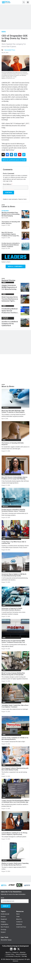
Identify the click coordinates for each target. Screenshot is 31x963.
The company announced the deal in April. (13, 741)
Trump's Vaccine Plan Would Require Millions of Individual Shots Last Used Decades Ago (15, 801)
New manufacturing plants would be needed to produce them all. (15, 805)
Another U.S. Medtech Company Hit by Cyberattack (10, 323)
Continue (8, 192)
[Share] (7, 154)
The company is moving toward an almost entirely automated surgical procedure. (13, 415)
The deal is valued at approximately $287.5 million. (14, 868)
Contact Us (15, 952)
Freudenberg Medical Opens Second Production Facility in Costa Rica (10, 311)
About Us (8, 952)
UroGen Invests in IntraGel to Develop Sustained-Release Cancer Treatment (11, 244)
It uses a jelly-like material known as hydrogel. (15, 709)
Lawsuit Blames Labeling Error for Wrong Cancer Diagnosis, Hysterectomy (14, 833)
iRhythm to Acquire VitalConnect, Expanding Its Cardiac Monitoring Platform (15, 864)
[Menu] (27, 2)
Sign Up (5, 906)
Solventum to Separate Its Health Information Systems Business (12, 609)
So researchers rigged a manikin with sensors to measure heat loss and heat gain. (15, 447)
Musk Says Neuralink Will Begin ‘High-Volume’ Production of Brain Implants (13, 411)
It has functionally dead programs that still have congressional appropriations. (15, 482)
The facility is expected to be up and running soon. (14, 773)
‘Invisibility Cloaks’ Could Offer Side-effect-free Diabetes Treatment (15, 706)
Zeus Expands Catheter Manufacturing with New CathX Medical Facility (15, 769)
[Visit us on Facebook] (15, 949)
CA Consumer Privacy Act (13, 956)
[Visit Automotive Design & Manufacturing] (27, 885)
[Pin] (19, 154)
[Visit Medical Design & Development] (4, 885)
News (4, 32)
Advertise (22, 952)
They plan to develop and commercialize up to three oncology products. (15, 514)
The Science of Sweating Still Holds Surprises (11, 222)
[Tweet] (15, 154)
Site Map (24, 956)
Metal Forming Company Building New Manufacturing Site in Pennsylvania (13, 673)
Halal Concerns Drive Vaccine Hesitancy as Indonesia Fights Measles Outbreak (10, 299)
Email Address (7, 184)
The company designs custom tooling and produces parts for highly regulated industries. (15, 678)
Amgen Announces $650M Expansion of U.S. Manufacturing (9, 287)
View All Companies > (15, 266)
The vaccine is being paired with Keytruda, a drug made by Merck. (14, 645)
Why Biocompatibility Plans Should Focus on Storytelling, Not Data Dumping (11, 214)
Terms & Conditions (21, 954)
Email (2, 897)
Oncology (5, 506)
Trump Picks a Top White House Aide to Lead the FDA (14, 542)
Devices (5, 860)
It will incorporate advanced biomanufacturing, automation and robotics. (15, 579)
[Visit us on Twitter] (18, 949)
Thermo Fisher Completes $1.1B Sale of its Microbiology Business (15, 738)
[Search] (23, 2)
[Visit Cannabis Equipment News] (19, 885)
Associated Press (10, 50)
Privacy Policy (10, 954)
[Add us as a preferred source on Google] (23, 154)
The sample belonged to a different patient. (14, 836)
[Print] (3, 154)
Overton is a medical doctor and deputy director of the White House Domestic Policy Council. (15, 546)
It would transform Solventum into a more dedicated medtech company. (13, 613)
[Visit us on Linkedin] (11, 949)
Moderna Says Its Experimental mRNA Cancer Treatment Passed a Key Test (13, 641)
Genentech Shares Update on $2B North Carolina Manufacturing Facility (14, 575)
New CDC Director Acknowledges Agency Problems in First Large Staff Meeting (11, 234)
